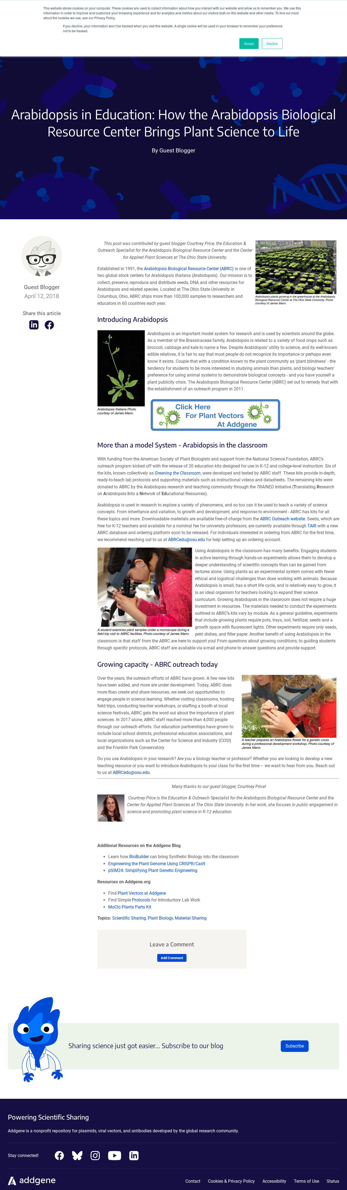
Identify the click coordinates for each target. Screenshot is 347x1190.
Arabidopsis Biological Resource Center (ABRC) (189, 268)
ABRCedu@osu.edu (186, 539)
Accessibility (274, 1181)
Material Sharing (191, 918)
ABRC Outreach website (282, 518)
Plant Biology (160, 918)
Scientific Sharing (129, 918)
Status (333, 1181)
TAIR (311, 525)
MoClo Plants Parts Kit (129, 907)
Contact (192, 1181)
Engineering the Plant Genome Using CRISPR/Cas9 (156, 863)
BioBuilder (139, 856)
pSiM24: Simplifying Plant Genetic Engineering (152, 870)
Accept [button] (249, 43)
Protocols (141, 900)
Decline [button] (272, 43)
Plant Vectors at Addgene (142, 893)
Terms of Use (306, 1181)
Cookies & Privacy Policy (231, 1181)
